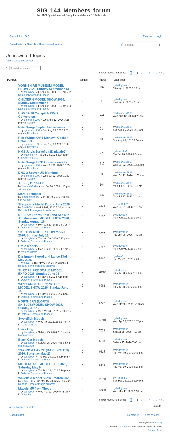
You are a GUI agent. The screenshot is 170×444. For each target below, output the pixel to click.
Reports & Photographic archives (36, 210)
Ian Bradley (156, 422)
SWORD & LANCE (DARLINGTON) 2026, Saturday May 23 (43, 352)
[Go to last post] (129, 85)
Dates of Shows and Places (33, 95)
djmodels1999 (32, 119)
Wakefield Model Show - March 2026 (44, 378)
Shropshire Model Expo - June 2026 (44, 204)
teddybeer (29, 92)
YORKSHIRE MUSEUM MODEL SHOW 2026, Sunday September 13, (44, 87)
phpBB (125, 426)
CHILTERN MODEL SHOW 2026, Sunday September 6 (41, 101)
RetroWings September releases (41, 127)
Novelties (32, 133)
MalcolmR (29, 154)
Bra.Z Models (28, 246)
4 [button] (149, 72)
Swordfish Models (31, 318)
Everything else (29, 157)
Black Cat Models (31, 339)
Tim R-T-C (27, 207)
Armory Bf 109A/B (31, 183)
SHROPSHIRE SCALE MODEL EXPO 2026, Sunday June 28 (40, 272)
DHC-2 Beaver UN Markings (38, 172)
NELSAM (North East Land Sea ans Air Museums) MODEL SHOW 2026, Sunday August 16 (44, 218)
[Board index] (20, 17)
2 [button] (141, 72)
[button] (131, 73)
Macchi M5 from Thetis (34, 388)
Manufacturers (29, 252)
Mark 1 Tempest (29, 194)
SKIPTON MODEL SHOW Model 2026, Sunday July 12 (41, 233)
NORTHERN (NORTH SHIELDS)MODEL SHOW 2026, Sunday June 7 (40, 305)
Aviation (31, 122)
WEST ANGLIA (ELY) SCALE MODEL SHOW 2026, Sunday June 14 (43, 288)
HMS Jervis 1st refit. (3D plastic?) (42, 151)
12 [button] (160, 72)
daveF (27, 263)
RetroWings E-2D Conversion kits (42, 162)
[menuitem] (26, 36)
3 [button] (145, 72)
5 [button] (153, 72)
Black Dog (25, 329)
